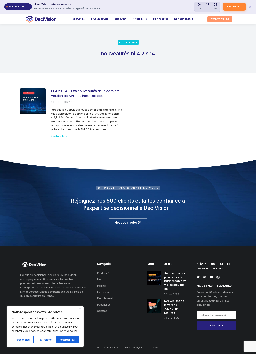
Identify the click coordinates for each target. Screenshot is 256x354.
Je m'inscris (234, 6)
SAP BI (55, 102)
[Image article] (33, 101)
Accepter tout (68, 339)
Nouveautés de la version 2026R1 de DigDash (174, 306)
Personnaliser (22, 339)
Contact (155, 347)
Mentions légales (134, 347)
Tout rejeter (45, 339)
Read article (57, 136)
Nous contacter (126, 222)
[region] (45, 326)
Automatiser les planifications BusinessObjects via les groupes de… (175, 281)
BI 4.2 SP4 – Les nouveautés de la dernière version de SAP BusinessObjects (85, 93)
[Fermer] (80, 309)
